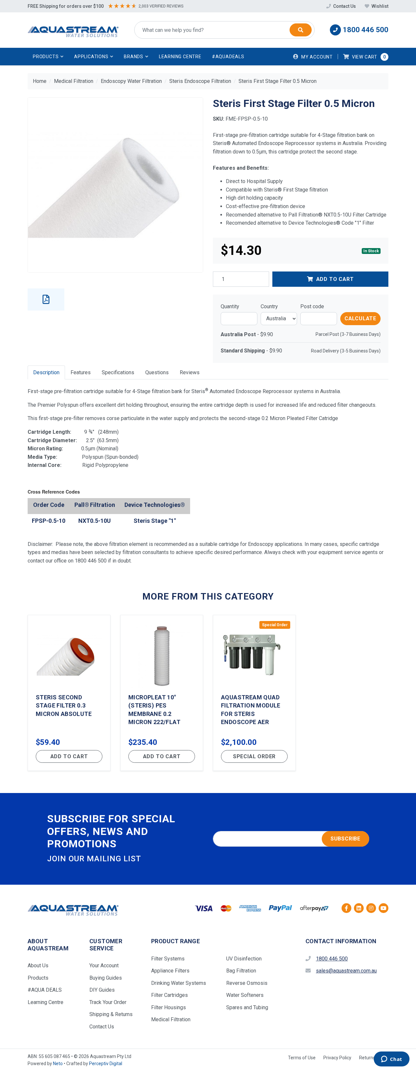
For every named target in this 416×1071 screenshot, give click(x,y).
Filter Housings (168, 1007)
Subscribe (345, 839)
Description (46, 372)
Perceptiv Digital (105, 1063)
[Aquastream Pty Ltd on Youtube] (383, 908)
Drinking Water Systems (178, 983)
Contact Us (344, 6)
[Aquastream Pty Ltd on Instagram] (371, 908)
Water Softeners (245, 995)
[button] (48, 56)
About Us (38, 965)
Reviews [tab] (190, 372)
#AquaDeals (228, 56)
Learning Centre (180, 56)
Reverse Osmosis (246, 983)
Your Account (104, 965)
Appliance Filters (170, 971)
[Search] (301, 29)
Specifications (118, 372)
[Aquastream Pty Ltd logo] (73, 30)
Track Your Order (107, 1002)
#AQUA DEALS (45, 990)
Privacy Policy (337, 1057)
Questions (157, 372)
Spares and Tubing (247, 1007)
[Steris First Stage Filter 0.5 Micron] (115, 185)
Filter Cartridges (169, 995)
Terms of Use (302, 1057)
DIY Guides (102, 990)
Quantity (230, 306)
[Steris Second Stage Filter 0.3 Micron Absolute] (69, 693)
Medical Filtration (170, 1019)
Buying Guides (105, 978)
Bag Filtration (241, 971)
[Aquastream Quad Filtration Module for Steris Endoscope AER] (254, 693)
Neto (58, 1063)
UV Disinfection (244, 959)
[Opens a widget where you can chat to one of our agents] (391, 1059)
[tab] (46, 372)
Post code (312, 306)
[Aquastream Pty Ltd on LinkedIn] (359, 908)
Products (38, 978)
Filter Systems (168, 959)
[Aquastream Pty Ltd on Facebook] (346, 908)
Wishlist (379, 6)
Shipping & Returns (111, 1014)
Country (269, 306)
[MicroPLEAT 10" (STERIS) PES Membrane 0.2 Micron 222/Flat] (162, 693)
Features (81, 372)
